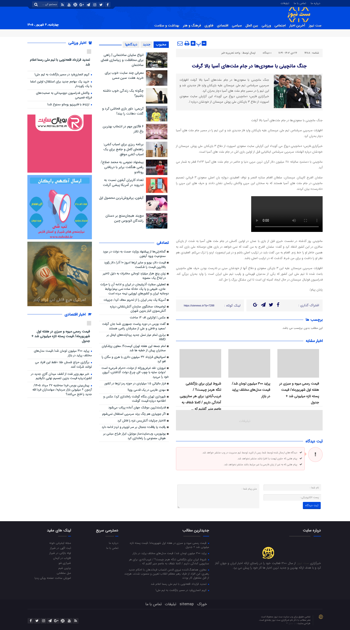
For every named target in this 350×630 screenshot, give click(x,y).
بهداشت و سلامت (166, 25)
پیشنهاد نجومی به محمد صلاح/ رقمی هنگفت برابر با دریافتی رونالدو (122, 167)
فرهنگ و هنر (192, 25)
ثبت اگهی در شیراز (60, 548)
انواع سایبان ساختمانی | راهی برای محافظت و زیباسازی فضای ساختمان (122, 60)
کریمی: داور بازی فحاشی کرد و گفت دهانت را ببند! (123, 111)
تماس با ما (300, 3)
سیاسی (237, 25)
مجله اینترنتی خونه (60, 543)
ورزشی (266, 25)
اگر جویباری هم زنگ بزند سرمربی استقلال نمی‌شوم (134, 414)
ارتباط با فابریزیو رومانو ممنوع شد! (68, 104)
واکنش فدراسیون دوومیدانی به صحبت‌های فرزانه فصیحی (64, 95)
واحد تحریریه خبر (230, 53)
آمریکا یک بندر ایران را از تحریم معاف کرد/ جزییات (135, 300)
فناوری (209, 25)
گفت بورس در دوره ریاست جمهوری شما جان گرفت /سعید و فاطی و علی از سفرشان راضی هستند (134, 326)
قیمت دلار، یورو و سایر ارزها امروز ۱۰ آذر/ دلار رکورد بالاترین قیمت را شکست (135, 265)
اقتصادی (222, 25)
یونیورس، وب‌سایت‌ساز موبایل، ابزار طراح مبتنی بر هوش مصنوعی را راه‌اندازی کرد (134, 436)
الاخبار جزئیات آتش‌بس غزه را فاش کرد (141, 421)
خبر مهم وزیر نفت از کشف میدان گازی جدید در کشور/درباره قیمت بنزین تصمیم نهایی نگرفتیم (61, 376)
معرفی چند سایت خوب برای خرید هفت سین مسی (124, 75)
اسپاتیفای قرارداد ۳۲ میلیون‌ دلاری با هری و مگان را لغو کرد (134, 359)
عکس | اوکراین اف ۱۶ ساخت (148, 317)
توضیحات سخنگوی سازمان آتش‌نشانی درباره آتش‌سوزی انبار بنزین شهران (138, 309)
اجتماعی (280, 25)
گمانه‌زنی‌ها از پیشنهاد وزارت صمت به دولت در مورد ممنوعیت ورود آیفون (134, 254)
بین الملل (251, 25)
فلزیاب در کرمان (62, 558)
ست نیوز (315, 25)
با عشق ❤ (291, 623)
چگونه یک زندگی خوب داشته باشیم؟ (123, 93)
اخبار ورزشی (77, 43)
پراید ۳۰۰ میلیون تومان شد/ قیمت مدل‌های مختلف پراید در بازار (251, 390)
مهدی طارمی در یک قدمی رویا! (147, 390)
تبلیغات (285, 3)
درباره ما (315, 3)
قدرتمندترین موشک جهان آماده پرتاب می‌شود (137, 407)
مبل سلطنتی (64, 573)
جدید (146, 44)
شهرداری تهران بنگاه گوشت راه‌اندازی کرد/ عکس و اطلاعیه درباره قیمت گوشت (134, 399)
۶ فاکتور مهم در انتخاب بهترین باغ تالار (123, 129)
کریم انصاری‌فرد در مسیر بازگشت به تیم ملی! (62, 74)
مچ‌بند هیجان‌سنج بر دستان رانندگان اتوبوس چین (124, 218)
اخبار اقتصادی (76, 314)
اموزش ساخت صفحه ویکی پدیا (53, 578)
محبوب (161, 44)
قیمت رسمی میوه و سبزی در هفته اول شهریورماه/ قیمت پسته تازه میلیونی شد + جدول (60, 336)
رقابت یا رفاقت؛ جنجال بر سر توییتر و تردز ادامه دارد (134, 427)
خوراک (202, 604)
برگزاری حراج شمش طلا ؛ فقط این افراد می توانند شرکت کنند (63, 364)
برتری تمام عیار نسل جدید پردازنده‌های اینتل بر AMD (136, 337)
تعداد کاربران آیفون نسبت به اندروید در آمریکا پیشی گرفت (123, 182)
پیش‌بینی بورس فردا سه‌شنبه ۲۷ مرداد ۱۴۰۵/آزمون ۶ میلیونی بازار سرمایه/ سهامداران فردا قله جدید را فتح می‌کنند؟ (62, 390)
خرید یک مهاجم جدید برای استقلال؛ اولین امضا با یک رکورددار (61, 84)
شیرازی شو (65, 563)
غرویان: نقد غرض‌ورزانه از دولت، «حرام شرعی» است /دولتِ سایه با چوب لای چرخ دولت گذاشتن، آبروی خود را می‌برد (135, 372)
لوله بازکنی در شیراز (60, 553)
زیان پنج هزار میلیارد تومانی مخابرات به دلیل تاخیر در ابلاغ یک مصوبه (134, 275)
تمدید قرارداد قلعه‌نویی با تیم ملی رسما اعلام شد (60, 62)
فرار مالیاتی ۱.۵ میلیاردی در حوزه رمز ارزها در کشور (135, 383)
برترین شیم (64, 568)
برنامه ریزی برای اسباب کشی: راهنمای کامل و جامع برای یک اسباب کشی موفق (123, 149)
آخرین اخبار (297, 25)
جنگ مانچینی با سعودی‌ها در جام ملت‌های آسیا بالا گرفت (249, 66)
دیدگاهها (131, 44)
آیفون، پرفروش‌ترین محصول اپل (121, 197)
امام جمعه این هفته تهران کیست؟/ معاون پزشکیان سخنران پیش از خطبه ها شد (134, 348)
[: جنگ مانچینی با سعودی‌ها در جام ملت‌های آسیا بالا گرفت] (180, 43)
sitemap (187, 604)
